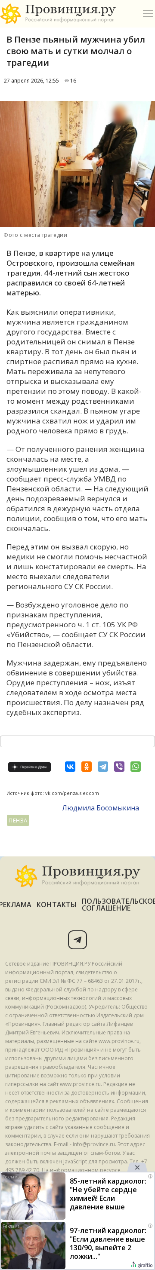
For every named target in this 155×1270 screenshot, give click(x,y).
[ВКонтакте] (70, 766)
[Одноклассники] (86, 766)
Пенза (18, 820)
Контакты (57, 904)
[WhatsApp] (135, 766)
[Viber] (119, 766)
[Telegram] (103, 766)
